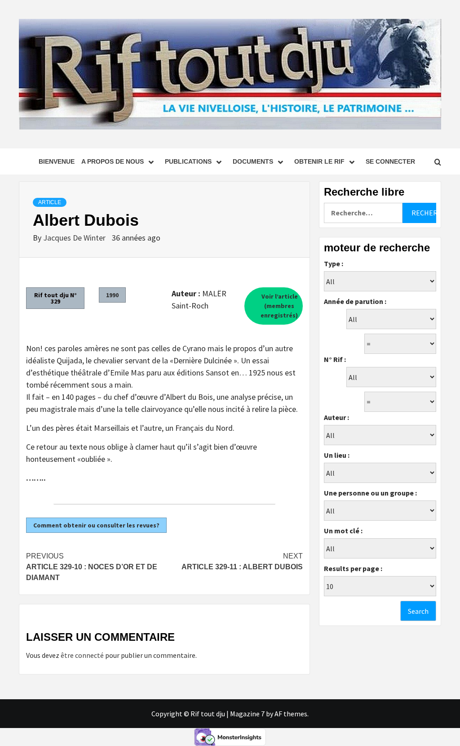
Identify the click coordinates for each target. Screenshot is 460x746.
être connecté (82, 655)
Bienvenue (57, 161)
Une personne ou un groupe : (370, 492)
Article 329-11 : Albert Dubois (242, 561)
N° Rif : (335, 359)
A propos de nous (112, 161)
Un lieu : (336, 455)
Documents (253, 161)
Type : (333, 263)
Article (49, 202)
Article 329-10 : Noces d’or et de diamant (91, 566)
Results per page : (353, 568)
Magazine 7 (247, 713)
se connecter (390, 161)
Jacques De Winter (75, 237)
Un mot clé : (343, 530)
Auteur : (336, 417)
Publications (188, 161)
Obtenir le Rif (319, 161)
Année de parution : (355, 301)
